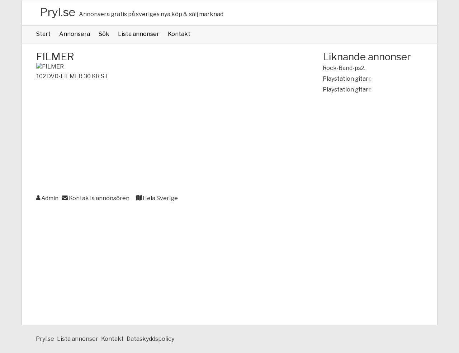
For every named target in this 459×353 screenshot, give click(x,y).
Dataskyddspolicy (150, 338)
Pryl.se (57, 12)
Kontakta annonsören (98, 198)
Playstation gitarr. (347, 78)
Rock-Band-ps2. (344, 68)
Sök (104, 33)
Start (43, 33)
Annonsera (74, 33)
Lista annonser (138, 33)
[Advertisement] (165, 138)
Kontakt (179, 33)
